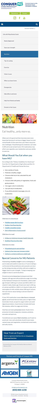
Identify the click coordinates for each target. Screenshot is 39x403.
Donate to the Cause (10, 107)
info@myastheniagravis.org (19, 387)
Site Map (26, 395)
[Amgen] (10, 376)
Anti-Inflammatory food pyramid (15, 230)
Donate (25, 13)
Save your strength (9, 47)
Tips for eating (8, 61)
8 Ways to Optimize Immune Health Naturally (19, 238)
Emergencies (8, 87)
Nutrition (6, 54)
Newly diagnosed (9, 41)
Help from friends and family (12, 100)
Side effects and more (10, 94)
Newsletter (14, 13)
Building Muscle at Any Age (13, 241)
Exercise (6, 67)
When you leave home (10, 80)
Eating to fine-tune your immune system (17, 251)
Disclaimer (20, 395)
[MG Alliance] (29, 376)
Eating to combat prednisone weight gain (17, 254)
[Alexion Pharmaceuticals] (29, 365)
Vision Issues (8, 74)
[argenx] (10, 368)
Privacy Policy (14, 395)
